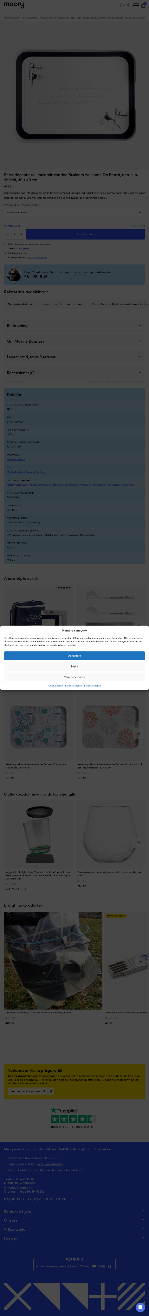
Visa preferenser (74, 677)
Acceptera (74, 655)
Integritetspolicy (73, 685)
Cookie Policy (56, 685)
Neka (74, 666)
